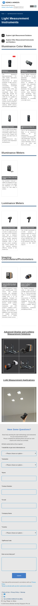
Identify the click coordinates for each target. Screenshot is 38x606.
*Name (4, 472)
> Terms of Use (5, 592)
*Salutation (5, 459)
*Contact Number (7, 486)
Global (3, 7)
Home (3, 13)
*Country (4, 527)
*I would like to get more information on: (13, 447)
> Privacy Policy (14, 592)
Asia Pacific (9, 7)
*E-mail (4, 500)
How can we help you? (8, 554)
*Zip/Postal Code (7, 540)
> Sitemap (22, 592)
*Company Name (7, 513)
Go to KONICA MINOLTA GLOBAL (13, 599)
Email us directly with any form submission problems (17, 586)
